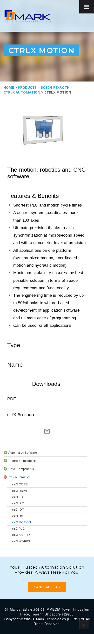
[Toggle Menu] (86, 6)
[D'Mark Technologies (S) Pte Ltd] (28, 16)
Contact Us (47, 586)
